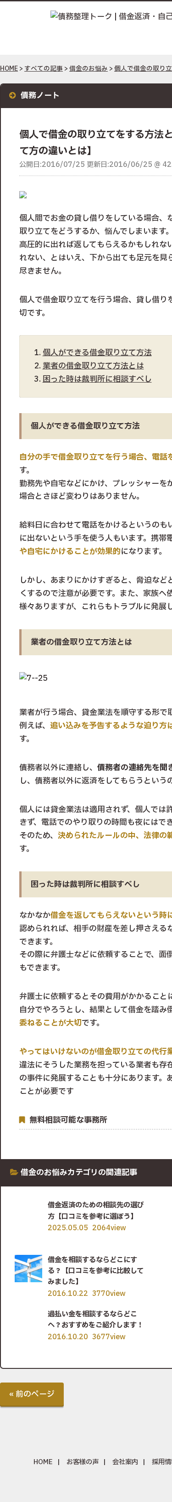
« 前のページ (32, 1394)
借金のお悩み (88, 68)
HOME (9, 68)
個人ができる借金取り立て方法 (97, 352)
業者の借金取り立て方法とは (93, 366)
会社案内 (125, 1462)
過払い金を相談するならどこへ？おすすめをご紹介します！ (96, 1320)
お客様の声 (83, 1462)
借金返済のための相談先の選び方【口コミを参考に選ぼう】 (96, 1211)
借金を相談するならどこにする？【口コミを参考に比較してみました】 (96, 1271)
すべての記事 (43, 68)
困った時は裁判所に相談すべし (97, 379)
